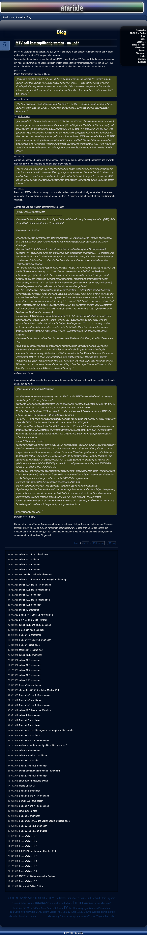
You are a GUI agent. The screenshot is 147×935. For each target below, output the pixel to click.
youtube (103, 916)
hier (25, 59)
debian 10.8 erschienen (30, 665)
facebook (68, 916)
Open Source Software (52, 908)
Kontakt (142, 61)
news (143, 38)
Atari (31, 898)
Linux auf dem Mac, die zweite (33, 780)
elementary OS (55, 916)
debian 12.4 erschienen (30, 594)
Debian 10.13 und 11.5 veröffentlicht (36, 614)
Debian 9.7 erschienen (29, 725)
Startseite (141, 30)
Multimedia (98, 543)
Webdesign (98, 911)
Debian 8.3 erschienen (29, 815)
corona (32, 916)
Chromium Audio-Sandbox (31, 629)
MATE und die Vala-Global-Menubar (36, 574)
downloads (140, 47)
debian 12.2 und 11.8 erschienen (34, 599)
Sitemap (142, 59)
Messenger (94, 903)
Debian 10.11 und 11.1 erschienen (35, 639)
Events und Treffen (89, 898)
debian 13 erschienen (29, 559)
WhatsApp (109, 911)
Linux (78, 903)
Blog (143, 36)
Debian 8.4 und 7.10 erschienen (34, 805)
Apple (23, 898)
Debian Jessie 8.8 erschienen (33, 765)
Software (141, 41)
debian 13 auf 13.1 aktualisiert (33, 554)
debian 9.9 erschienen (29, 715)
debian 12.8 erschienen (30, 569)
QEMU (39, 911)
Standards (141, 53)
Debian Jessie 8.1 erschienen (33, 825)
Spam (46, 911)
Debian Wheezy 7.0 (28, 881)
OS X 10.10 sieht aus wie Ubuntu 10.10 (37, 851)
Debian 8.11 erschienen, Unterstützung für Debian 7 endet (46, 730)
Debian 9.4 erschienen (29, 735)
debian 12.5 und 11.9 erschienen (34, 589)
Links (143, 56)
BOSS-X (39, 898)
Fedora (102, 898)
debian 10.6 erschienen (30, 675)
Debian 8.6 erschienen (29, 790)
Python (31, 911)
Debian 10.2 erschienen (30, 700)
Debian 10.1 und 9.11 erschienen (34, 705)
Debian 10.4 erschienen (30, 685)
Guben (24, 903)
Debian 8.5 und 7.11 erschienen (34, 795)
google (76, 916)
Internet (41, 903)
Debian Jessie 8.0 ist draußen (33, 830)
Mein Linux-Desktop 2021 (31, 649)
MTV (85, 543)
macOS (95, 916)
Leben (68, 903)
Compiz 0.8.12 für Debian (31, 800)
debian (42, 915)
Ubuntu (87, 911)
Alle (112, 916)
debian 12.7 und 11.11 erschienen (35, 584)
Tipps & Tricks (139, 44)
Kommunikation (55, 903)
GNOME (16, 903)
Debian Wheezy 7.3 (28, 866)
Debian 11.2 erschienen (30, 634)
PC (66, 908)
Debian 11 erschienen (29, 644)
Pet (70, 908)
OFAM (37, 908)
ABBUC (11, 898)
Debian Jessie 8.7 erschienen (33, 775)
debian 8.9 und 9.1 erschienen (33, 755)
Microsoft (106, 903)
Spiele (53, 911)
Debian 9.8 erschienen (29, 720)
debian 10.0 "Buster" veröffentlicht (35, 710)
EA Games (61, 898)
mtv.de (21, 156)
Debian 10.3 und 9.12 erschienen (34, 695)
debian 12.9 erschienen (30, 564)
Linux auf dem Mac (28, 810)
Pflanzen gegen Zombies (85, 908)
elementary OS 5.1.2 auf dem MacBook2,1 (39, 690)
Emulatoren (73, 898)
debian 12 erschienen (29, 609)
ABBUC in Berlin (138, 33)
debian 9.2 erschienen (29, 750)
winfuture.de (24, 99)
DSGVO (51, 898)
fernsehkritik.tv (21, 527)
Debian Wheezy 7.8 (28, 836)
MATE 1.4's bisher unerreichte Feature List (39, 876)
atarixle (13, 916)
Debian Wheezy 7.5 (28, 856)
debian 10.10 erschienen (30, 654)
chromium (23, 916)
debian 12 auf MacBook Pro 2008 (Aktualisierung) (42, 579)
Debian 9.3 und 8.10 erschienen (34, 740)
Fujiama (111, 898)
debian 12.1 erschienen (30, 604)
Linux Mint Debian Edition (31, 886)
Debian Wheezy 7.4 (28, 861)
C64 (45, 898)
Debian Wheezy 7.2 (28, 871)
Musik (112, 543)
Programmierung (18, 911)
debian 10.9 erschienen (30, 660)
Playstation (104, 908)
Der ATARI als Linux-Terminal (33, 619)
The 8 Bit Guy (63, 911)
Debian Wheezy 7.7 (28, 841)
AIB (17, 898)
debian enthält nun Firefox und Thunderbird (39, 770)
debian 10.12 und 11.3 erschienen (35, 624)
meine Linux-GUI (27, 785)
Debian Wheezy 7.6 (28, 846)
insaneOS (85, 916)
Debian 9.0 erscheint (29, 760)
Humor (31, 903)
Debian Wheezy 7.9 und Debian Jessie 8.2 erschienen (44, 820)
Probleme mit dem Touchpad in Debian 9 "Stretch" (43, 745)
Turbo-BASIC (77, 911)
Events (142, 50)
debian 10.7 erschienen (30, 670)
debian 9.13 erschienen (30, 680)
